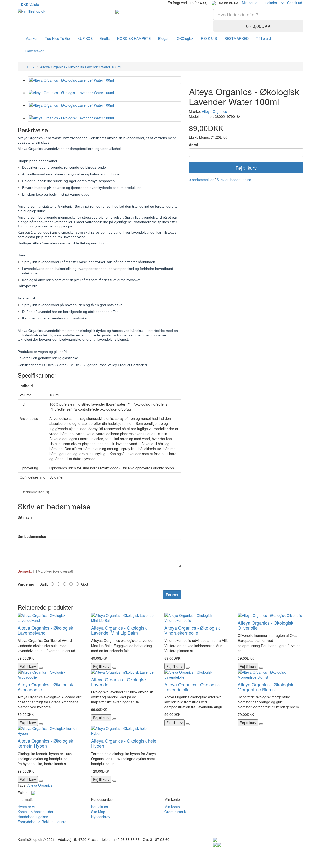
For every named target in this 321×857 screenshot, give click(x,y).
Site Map (98, 811)
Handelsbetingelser (33, 816)
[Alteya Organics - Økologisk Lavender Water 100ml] (104, 80)
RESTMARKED (236, 38)
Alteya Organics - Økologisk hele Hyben (123, 743)
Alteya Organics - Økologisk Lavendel (119, 682)
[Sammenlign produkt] (192, 79)
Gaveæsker (34, 50)
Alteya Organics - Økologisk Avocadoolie (45, 687)
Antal (193, 144)
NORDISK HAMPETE (134, 38)
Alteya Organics (214, 111)
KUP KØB (85, 38)
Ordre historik (175, 811)
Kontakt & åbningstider (35, 811)
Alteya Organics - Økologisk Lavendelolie (192, 687)
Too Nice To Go (57, 38)
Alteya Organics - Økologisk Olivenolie (265, 625)
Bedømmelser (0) (35, 491)
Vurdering (26, 584)
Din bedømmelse (32, 536)
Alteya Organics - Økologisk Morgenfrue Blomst (265, 687)
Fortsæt (172, 594)
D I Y (31, 66)
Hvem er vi (26, 806)
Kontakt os (99, 806)
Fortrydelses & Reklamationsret (42, 821)
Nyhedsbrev (100, 816)
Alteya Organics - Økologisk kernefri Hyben (45, 743)
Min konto (172, 806)
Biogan (163, 38)
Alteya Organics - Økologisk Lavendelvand (45, 630)
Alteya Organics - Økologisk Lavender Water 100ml (80, 66)
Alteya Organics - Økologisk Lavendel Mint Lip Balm (119, 630)
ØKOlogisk (185, 38)
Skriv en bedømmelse (234, 179)
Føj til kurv (246, 167)
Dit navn (25, 517)
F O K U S (209, 38)
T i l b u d (263, 38)
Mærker (31, 38)
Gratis (105, 38)
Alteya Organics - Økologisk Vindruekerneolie (192, 630)
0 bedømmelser (201, 179)
